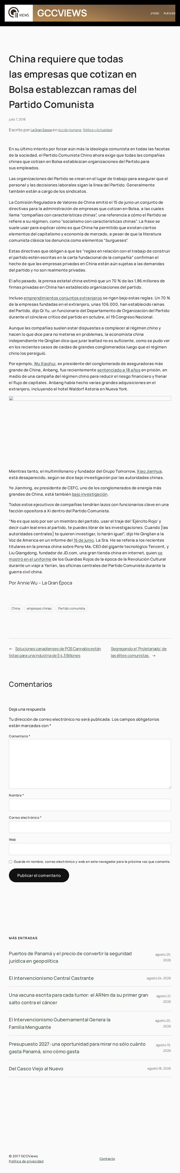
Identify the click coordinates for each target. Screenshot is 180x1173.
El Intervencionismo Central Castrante (51, 978)
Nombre (16, 795)
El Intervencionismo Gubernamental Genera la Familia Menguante (59, 1023)
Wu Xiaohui (45, 363)
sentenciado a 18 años (119, 370)
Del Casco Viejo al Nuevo (36, 1068)
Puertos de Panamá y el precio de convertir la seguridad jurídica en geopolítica (70, 957)
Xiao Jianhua (149, 471)
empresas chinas (39, 608)
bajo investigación (90, 494)
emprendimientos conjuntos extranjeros (63, 298)
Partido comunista (71, 608)
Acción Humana (69, 130)
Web (12, 839)
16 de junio (84, 540)
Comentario (19, 736)
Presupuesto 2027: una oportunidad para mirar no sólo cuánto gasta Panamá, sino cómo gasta (77, 1048)
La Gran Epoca (41, 130)
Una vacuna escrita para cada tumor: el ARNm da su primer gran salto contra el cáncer (78, 999)
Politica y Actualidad (97, 130)
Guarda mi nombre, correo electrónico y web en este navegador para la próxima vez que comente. (92, 861)
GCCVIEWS (62, 12)
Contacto (107, 1158)
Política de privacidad (26, 1161)
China (15, 608)
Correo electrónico (25, 817)
